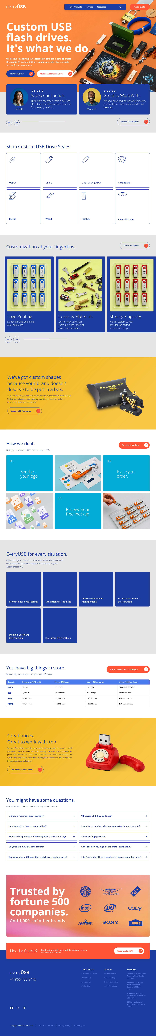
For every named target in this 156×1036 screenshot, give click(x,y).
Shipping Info (80, 1025)
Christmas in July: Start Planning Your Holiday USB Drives (136, 976)
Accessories (86, 982)
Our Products (76, 7)
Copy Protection (110, 986)
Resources (101, 7)
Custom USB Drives (89, 974)
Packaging (86, 986)
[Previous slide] (9, 122)
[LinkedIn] (18, 1008)
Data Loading (109, 978)
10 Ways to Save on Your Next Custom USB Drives (136, 1004)
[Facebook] (11, 1008)
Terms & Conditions (45, 1025)
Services (89, 7)
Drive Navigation (111, 982)
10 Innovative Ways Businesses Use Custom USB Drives (136, 995)
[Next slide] (17, 122)
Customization (110, 974)
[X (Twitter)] (24, 1008)
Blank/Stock (86, 978)
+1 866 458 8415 (23, 979)
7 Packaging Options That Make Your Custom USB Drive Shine (135, 985)
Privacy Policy (64, 1025)
